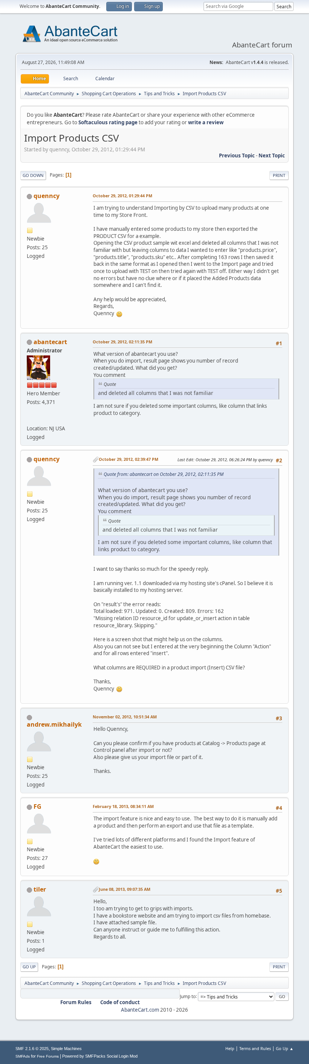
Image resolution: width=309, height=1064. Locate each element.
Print (279, 175)
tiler (40, 889)
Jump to (188, 996)
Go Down (33, 175)
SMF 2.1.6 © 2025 (32, 1048)
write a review (205, 122)
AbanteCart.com (140, 1009)
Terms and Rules (255, 1048)
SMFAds (22, 1056)
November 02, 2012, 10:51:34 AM (125, 716)
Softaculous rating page (108, 122)
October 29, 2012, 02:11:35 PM (122, 342)
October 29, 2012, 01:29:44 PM (122, 195)
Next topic (272, 155)
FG (37, 806)
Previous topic (237, 155)
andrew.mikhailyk (54, 724)
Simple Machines (66, 1048)
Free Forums (48, 1056)
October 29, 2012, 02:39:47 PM (128, 459)
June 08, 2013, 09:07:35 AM (124, 889)
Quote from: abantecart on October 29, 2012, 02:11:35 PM (163, 474)
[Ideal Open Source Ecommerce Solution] (30, 419)
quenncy (47, 196)
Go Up (29, 966)
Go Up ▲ (285, 1048)
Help (229, 1048)
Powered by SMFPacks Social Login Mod (100, 1056)
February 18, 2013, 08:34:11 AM (123, 806)
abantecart (50, 342)
